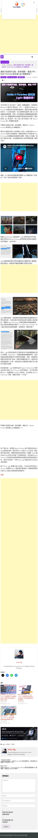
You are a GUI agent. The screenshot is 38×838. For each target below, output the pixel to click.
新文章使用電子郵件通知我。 (7, 821)
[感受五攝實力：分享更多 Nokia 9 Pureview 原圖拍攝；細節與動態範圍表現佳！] (8, 710)
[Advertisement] (19, 34)
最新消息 (21, 77)
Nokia (13, 744)
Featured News (12, 77)
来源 (2, 475)
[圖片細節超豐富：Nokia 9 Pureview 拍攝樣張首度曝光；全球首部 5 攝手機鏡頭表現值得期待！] (26, 689)
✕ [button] (33, 2)
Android (9, 65)
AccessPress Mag (22, 835)
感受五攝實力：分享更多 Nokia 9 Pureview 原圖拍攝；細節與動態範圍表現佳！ (8, 717)
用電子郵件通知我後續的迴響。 (7, 813)
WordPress (10, 835)
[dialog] (19, 9)
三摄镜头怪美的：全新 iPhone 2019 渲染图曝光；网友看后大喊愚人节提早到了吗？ (19, 762)
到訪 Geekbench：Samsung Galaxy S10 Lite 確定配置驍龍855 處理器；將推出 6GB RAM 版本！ (19, 768)
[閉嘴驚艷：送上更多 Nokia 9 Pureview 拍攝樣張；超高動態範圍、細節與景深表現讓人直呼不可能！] (8, 689)
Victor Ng (29, 77)
